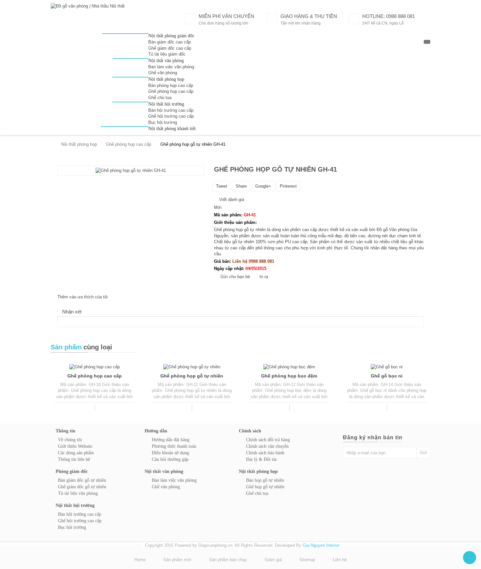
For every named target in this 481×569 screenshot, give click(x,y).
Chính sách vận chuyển (267, 446)
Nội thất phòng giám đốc (171, 35)
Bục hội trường (162, 122)
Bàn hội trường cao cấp (170, 110)
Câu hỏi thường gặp (170, 459)
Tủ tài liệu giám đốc (167, 54)
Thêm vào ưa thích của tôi (82, 296)
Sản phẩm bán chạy (228, 559)
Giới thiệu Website (75, 446)
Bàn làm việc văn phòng (171, 66)
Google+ (263, 186)
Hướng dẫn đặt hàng (170, 439)
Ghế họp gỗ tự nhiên (265, 486)
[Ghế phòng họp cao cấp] (94, 366)
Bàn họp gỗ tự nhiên (265, 480)
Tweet (221, 186)
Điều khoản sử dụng (170, 452)
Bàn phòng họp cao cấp (170, 85)
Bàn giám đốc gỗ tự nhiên (82, 480)
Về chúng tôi (70, 439)
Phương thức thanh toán (174, 446)
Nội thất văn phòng (166, 60)
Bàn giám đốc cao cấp (169, 42)
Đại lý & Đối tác (261, 459)
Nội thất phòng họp (166, 79)
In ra (263, 276)
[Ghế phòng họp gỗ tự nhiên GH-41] (131, 171)
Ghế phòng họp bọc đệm (289, 376)
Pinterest (288, 186)
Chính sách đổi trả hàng (268, 439)
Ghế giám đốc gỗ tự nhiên (82, 486)
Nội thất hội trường (166, 104)
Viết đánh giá (231, 199)
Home (140, 559)
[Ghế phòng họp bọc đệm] (289, 366)
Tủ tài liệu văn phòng (78, 493)
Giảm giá (273, 559)
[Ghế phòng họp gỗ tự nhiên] (191, 366)
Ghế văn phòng (162, 72)
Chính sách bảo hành (265, 452)
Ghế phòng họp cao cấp (170, 91)
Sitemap (307, 559)
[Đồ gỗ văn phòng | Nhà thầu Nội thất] (100, 19)
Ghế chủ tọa (159, 97)
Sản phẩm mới (177, 559)
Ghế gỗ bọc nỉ (386, 376)
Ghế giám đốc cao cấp (169, 48)
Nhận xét (71, 311)
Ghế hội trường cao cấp (171, 116)
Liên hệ (340, 559)
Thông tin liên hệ (74, 459)
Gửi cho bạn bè (235, 276)
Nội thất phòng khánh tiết (172, 128)
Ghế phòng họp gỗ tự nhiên (191, 376)
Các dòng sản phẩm (76, 452)
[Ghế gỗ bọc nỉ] (386, 366)
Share (241, 186)
